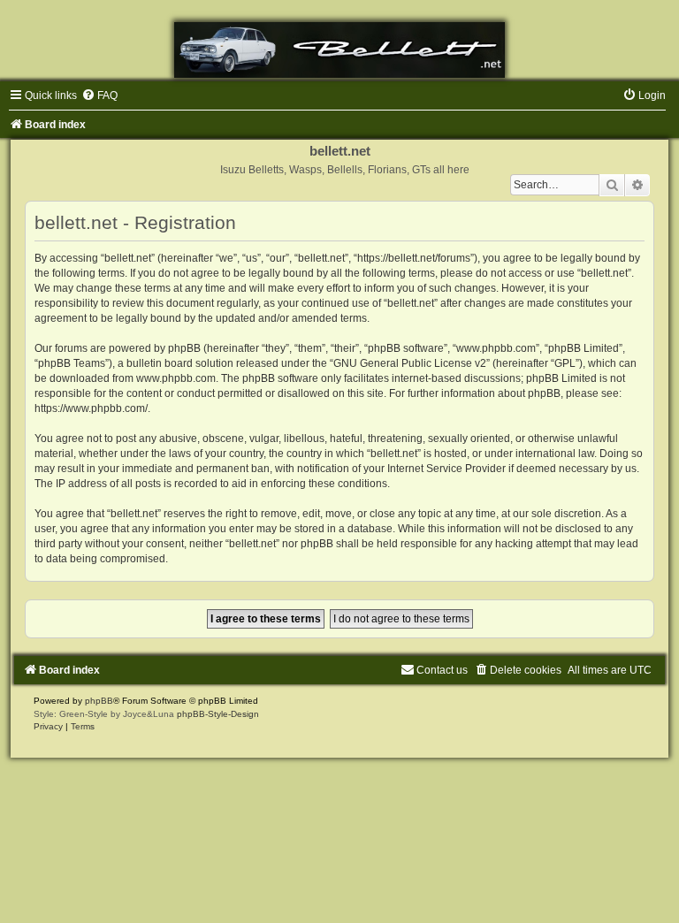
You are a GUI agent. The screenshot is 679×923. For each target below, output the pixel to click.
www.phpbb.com (176, 378)
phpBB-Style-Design (218, 714)
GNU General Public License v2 (409, 363)
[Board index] (339, 50)
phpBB (99, 701)
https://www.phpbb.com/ (91, 408)
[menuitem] (99, 95)
